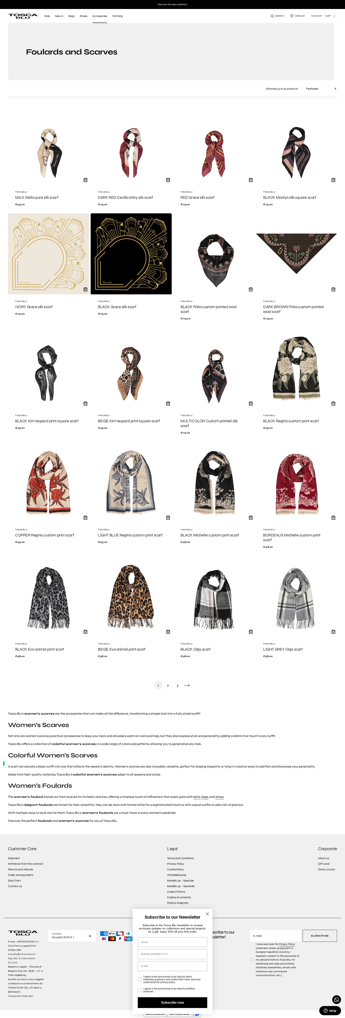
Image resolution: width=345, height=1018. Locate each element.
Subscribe (320, 935)
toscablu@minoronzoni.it (21, 954)
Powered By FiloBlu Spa (20, 996)
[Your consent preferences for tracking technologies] (4, 763)
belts (196, 797)
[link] (48, 158)
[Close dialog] (207, 913)
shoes (219, 797)
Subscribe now (172, 1002)
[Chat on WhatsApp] (336, 999)
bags (204, 797)
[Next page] (187, 685)
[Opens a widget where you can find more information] (330, 1011)
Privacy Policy (287, 944)
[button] (277, 16)
